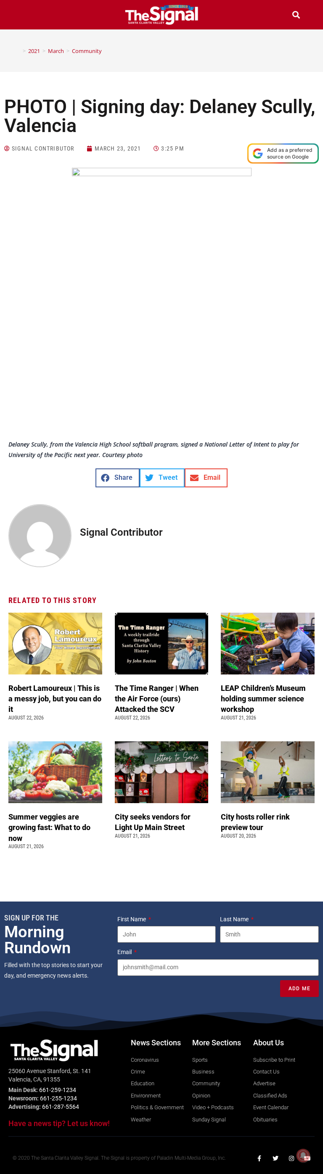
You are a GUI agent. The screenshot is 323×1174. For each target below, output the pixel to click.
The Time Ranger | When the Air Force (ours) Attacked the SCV (157, 699)
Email (125, 952)
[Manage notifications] (303, 1155)
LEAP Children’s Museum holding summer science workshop (263, 699)
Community (87, 51)
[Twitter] (275, 1158)
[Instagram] (291, 1158)
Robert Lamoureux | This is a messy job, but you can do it (54, 699)
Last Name (235, 919)
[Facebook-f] (259, 1158)
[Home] (18, 51)
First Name (132, 919)
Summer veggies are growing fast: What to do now (49, 827)
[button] (27, 16)
